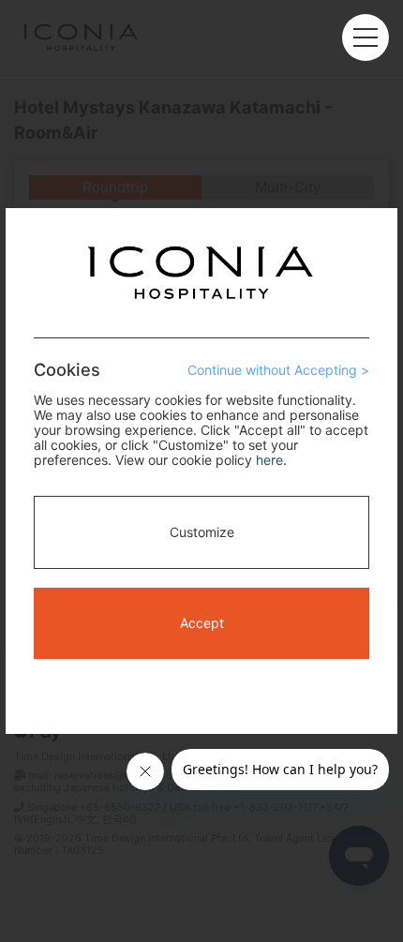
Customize (202, 532)
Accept (202, 623)
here (269, 460)
